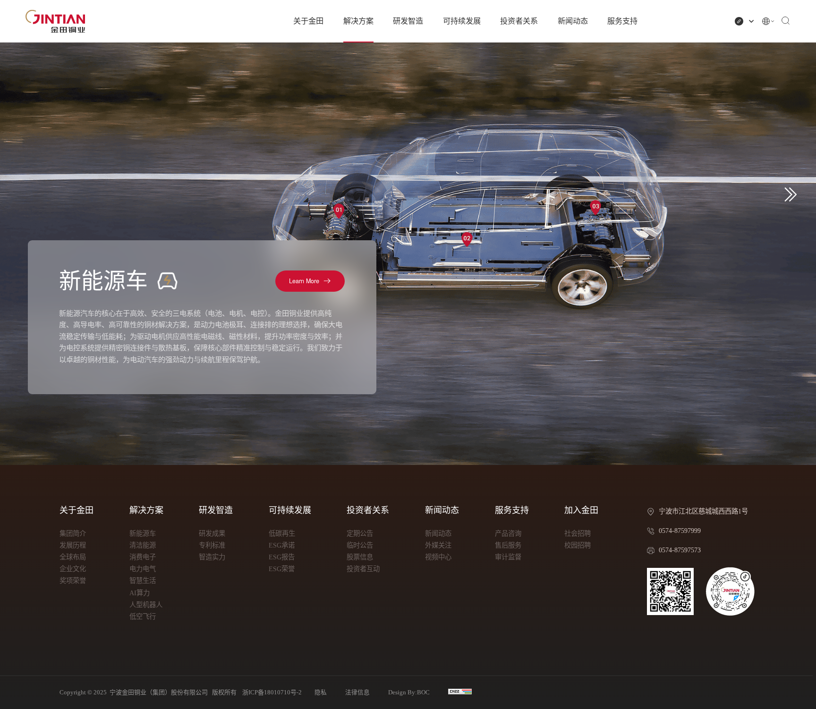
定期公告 (360, 533)
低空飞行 (142, 616)
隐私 (320, 693)
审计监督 (508, 557)
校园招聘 (577, 545)
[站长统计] (460, 691)
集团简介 (73, 533)
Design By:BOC (409, 693)
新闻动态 (573, 21)
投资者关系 (519, 21)
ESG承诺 (282, 545)
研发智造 (408, 21)
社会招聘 (577, 533)
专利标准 (212, 545)
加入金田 (581, 510)
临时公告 (360, 545)
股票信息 (360, 557)
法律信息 (357, 693)
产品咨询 (508, 533)
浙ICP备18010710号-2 (272, 692)
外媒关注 (438, 545)
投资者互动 (363, 569)
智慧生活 (142, 580)
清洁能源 (142, 545)
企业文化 (73, 569)
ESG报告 (282, 557)
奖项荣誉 (73, 580)
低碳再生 (282, 533)
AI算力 (139, 593)
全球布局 (73, 557)
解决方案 (358, 21)
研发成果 (212, 533)
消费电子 (142, 557)
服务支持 (622, 21)
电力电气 (142, 569)
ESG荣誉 (282, 569)
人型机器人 (145, 604)
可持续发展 (462, 21)
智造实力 (212, 557)
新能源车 (142, 533)
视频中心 (438, 557)
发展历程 (73, 545)
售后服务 (508, 545)
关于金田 (308, 21)
